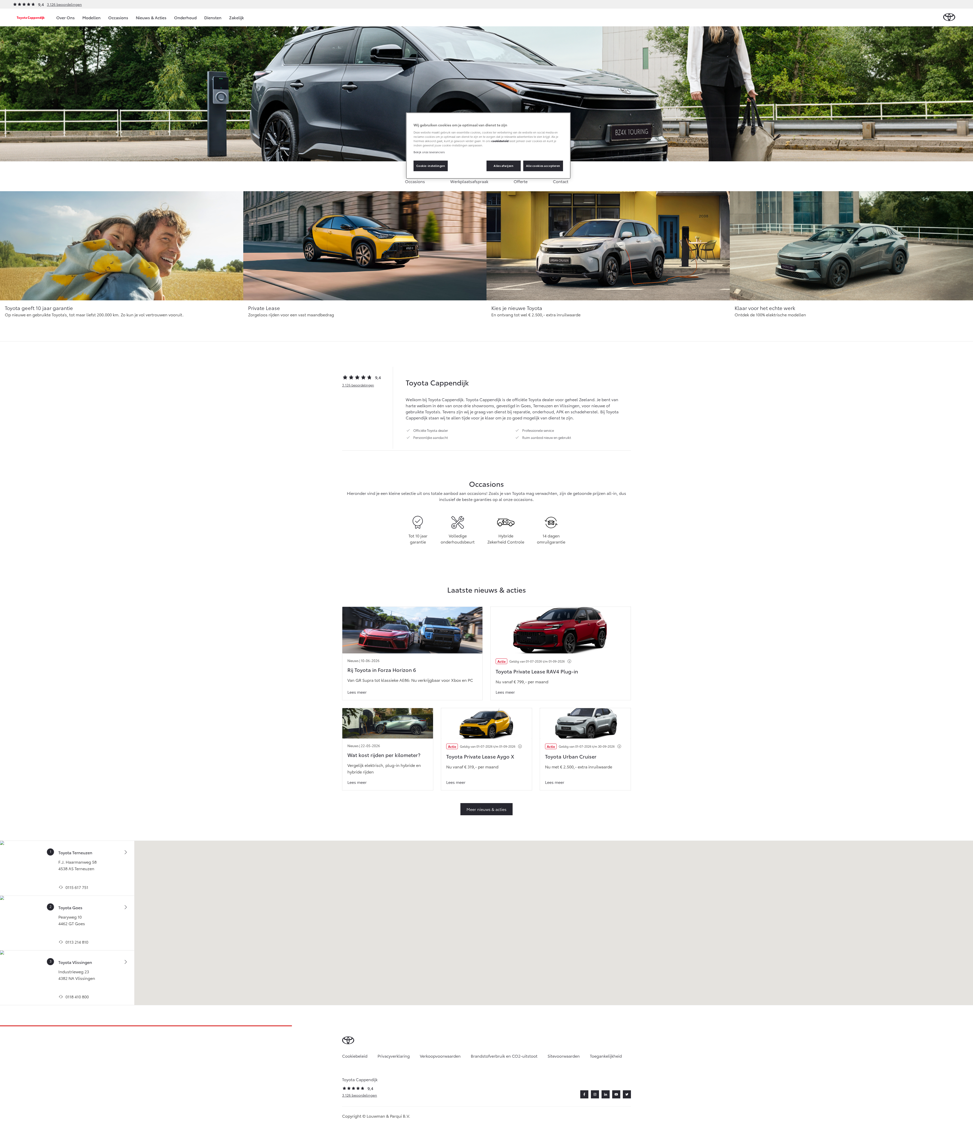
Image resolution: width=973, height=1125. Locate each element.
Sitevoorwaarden (564, 1056)
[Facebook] (584, 1094)
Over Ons (65, 17)
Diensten (212, 17)
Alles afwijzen (503, 166)
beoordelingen (358, 385)
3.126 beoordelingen (64, 4)
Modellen (91, 17)
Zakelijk (236, 17)
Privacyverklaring (394, 1056)
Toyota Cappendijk (31, 17)
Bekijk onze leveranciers (429, 152)
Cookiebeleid (354, 1056)
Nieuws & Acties (151, 17)
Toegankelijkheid (606, 1056)
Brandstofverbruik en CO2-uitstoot (504, 1056)
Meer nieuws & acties (486, 809)
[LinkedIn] (606, 1094)
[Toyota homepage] (949, 17)
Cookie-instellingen (430, 166)
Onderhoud (185, 17)
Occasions (118, 17)
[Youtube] (616, 1094)
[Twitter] (627, 1094)
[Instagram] (595, 1094)
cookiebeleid (500, 141)
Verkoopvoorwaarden (440, 1056)
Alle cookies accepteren (543, 166)
